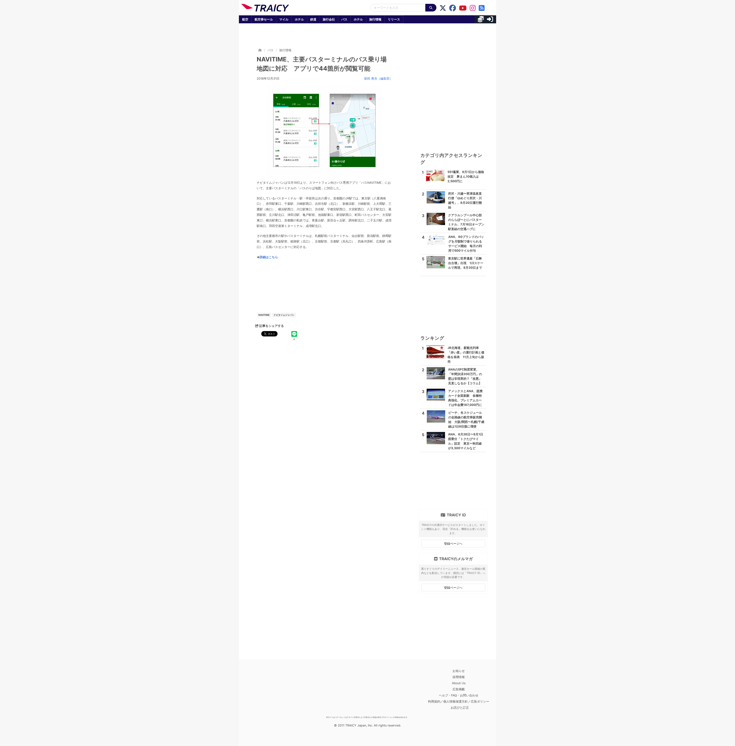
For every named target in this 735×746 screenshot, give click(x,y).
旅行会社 (329, 19)
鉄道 (313, 19)
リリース (394, 19)
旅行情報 (375, 19)
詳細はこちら (269, 257)
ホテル (299, 19)
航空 (245, 19)
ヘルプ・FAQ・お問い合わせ (458, 695)
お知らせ (458, 671)
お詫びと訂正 (460, 707)
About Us (459, 683)
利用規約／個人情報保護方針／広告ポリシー (458, 701)
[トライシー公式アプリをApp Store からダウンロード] (263, 691)
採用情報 (458, 677)
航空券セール (264, 19)
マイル (283, 19)
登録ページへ (453, 543)
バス (344, 19)
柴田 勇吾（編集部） (378, 78)
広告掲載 (458, 689)
